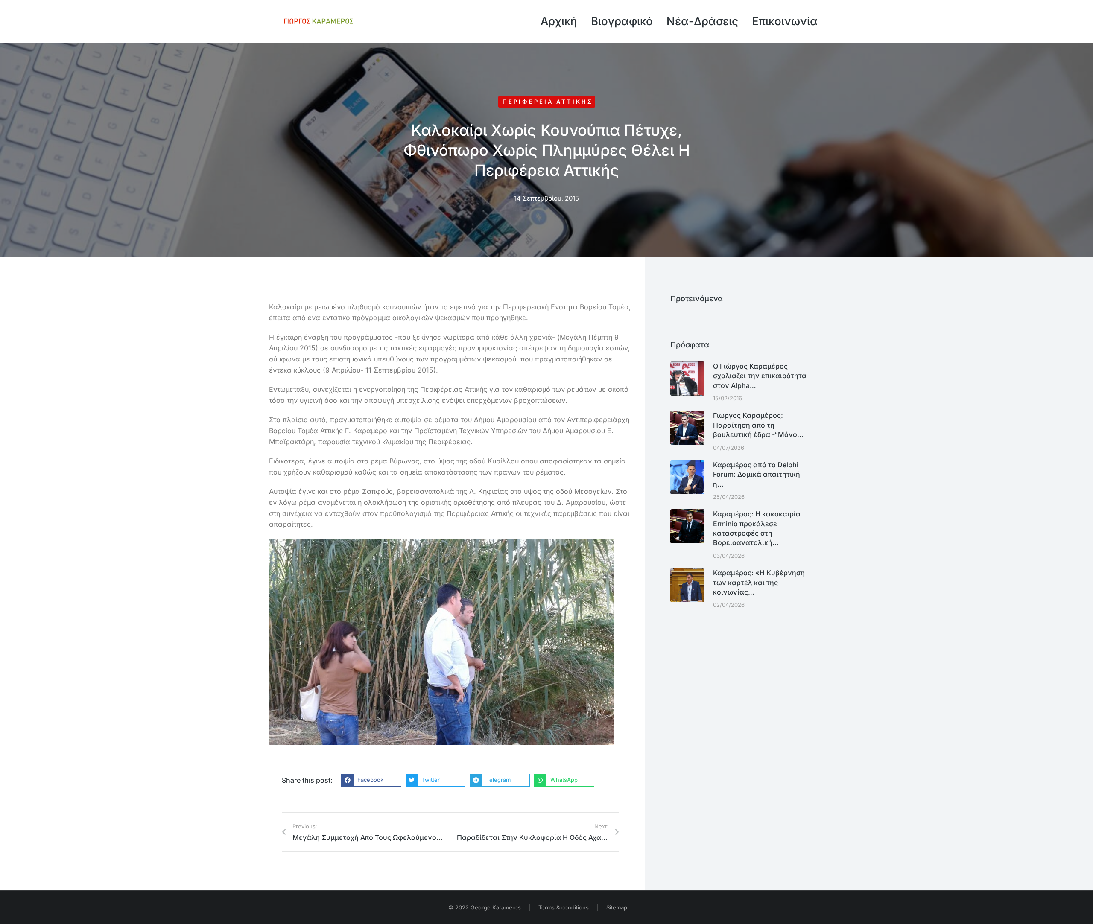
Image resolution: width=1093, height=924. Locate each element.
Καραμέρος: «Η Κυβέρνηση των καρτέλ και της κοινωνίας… (759, 582)
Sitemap (616, 907)
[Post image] (687, 378)
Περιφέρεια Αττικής (548, 101)
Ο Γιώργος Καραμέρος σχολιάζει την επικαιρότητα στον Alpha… (760, 376)
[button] (371, 780)
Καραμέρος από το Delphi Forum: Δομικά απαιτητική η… (756, 474)
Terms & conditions (563, 907)
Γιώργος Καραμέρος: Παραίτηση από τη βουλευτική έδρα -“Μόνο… (758, 425)
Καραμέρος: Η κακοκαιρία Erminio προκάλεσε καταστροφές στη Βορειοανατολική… (757, 528)
